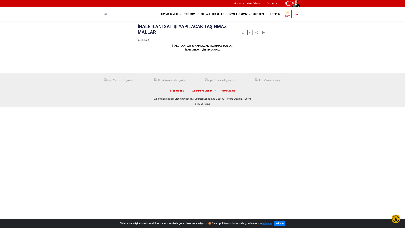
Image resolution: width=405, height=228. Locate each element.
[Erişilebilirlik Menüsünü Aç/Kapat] (396, 219)
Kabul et (280, 223)
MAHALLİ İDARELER (212, 14)
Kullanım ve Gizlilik (201, 90)
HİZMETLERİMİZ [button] (238, 14)
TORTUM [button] (189, 14)
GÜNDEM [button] (258, 14)
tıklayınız (267, 223)
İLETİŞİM (275, 14)
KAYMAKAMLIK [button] (170, 14)
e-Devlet (237, 3)
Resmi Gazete (227, 90)
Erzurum (270, 3)
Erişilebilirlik (177, 90)
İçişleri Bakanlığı (254, 3)
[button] (256, 32)
